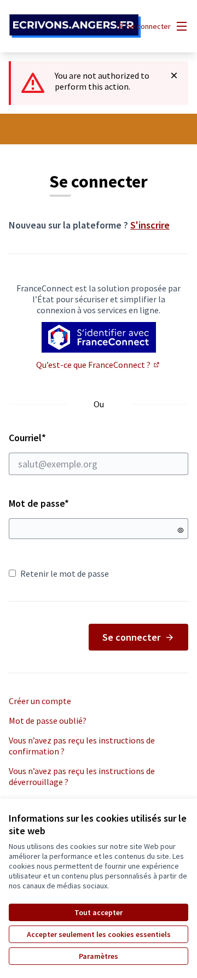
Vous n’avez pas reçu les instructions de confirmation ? (82, 746)
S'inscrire (150, 225)
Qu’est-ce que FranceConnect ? (98, 364)
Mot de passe (39, 503)
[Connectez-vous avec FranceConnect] (99, 337)
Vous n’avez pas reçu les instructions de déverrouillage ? (82, 776)
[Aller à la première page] (75, 26)
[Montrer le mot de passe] (180, 530)
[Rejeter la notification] (174, 75)
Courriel (66, 437)
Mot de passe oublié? (47, 720)
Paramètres (98, 956)
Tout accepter (98, 912)
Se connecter (131, 637)
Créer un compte (40, 700)
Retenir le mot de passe (64, 573)
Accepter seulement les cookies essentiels (99, 934)
